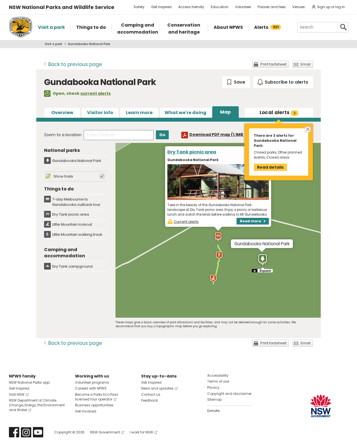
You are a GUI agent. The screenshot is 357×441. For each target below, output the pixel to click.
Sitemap (214, 399)
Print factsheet (273, 64)
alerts (278, 112)
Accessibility (217, 375)
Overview (62, 112)
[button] (262, 259)
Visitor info (100, 112)
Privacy (213, 387)
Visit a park (53, 44)
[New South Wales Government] (320, 406)
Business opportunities (94, 405)
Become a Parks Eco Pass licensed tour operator (96, 397)
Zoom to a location (62, 135)
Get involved (85, 411)
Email (305, 64)
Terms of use (218, 381)
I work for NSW (141, 432)
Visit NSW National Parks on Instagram (26, 432)
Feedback (149, 400)
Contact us (150, 394)
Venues (298, 6)
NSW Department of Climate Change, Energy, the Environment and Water (37, 405)
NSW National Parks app (29, 382)
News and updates (157, 388)
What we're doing (185, 112)
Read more (250, 221)
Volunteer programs (92, 382)
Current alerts (186, 221)
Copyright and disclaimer (229, 393)
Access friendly (191, 6)
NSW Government (105, 432)
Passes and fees (272, 6)
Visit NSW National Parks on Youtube (38, 432)
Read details (270, 167)
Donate (213, 410)
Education (219, 6)
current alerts (95, 93)
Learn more (139, 112)
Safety (139, 6)
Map (225, 112)
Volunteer (243, 6)
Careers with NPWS (91, 388)
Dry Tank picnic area (191, 152)
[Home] (20, 27)
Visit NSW (17, 394)
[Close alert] (307, 129)
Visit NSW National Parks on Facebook (14, 432)
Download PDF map (221, 134)
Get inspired (161, 6)
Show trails (63, 176)
